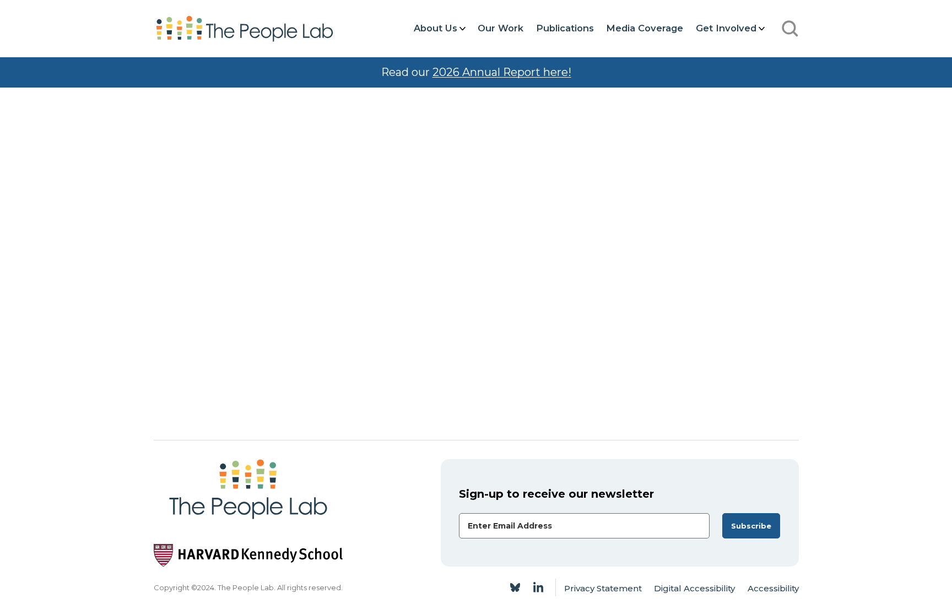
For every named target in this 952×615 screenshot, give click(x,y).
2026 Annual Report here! (501, 72)
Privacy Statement (603, 588)
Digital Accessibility (694, 588)
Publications (565, 28)
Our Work (500, 28)
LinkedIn (538, 587)
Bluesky (515, 587)
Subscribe (751, 525)
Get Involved (726, 28)
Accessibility (773, 588)
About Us (435, 28)
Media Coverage (644, 28)
